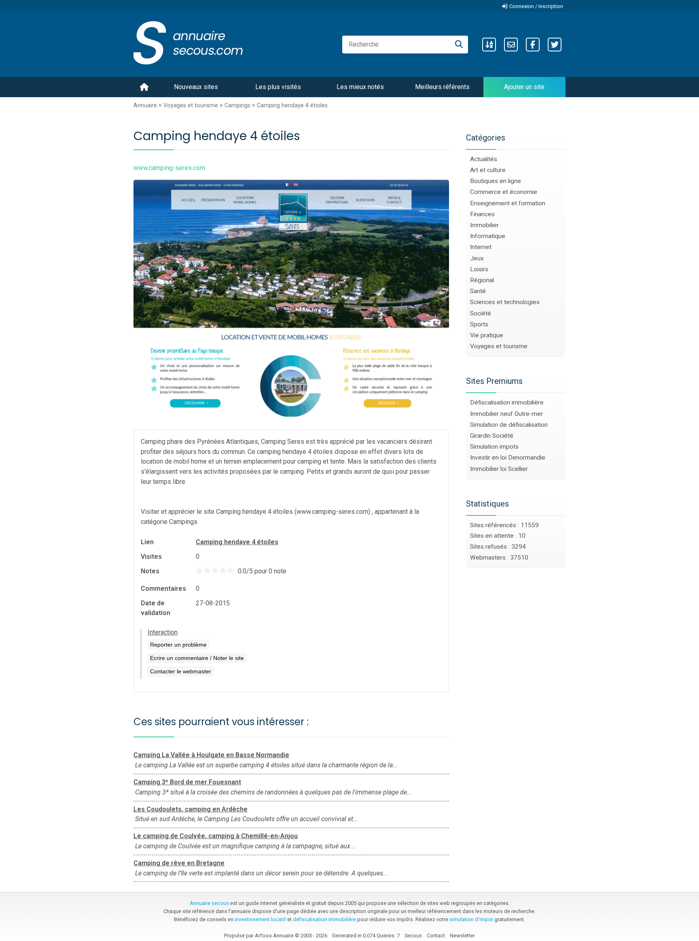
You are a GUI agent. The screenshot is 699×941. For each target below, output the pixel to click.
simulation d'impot (471, 919)
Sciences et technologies (505, 302)
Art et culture (488, 170)
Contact (436, 935)
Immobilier (484, 225)
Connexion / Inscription (536, 6)
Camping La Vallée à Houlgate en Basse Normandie (211, 755)
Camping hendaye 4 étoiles (292, 105)
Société (480, 313)
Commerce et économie (503, 192)
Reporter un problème (178, 644)
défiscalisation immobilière (324, 919)
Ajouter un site (524, 87)
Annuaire (145, 105)
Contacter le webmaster (180, 671)
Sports (479, 324)
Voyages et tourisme (190, 105)
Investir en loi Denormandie (507, 457)
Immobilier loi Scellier (499, 469)
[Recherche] (459, 44)
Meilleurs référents (442, 87)
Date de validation (155, 608)
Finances (482, 214)
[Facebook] (533, 44)
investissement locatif (260, 919)
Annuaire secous (209, 903)
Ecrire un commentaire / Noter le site (197, 658)
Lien (147, 542)
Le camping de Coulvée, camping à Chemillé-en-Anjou (215, 836)
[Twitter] (554, 44)
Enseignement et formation (507, 203)
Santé (478, 291)
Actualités (483, 159)
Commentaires (163, 588)
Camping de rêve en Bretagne (179, 863)
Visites (151, 556)
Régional (482, 280)
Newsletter (462, 935)
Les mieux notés (360, 87)
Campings (237, 105)
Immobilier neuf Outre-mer (506, 413)
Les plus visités (278, 87)
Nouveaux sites (196, 87)
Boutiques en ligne (495, 181)
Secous (413, 935)
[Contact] (511, 44)
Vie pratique (486, 335)
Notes (150, 571)
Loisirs (479, 269)
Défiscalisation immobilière (507, 402)
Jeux (477, 258)
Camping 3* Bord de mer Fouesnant (187, 782)
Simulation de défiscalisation (509, 424)
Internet (480, 247)
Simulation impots (494, 446)
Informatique (487, 236)
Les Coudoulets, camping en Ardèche (190, 809)
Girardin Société (491, 435)
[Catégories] (489, 44)
